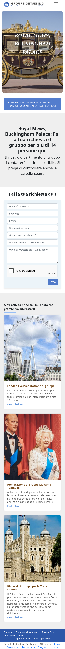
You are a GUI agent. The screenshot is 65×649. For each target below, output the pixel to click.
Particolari (13, 404)
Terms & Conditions (13, 635)
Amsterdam (28, 647)
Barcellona (12, 647)
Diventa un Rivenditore (27, 632)
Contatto (8, 632)
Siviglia (42, 647)
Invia (53, 282)
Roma (57, 644)
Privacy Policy (49, 632)
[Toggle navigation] (56, 4)
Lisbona (54, 647)
